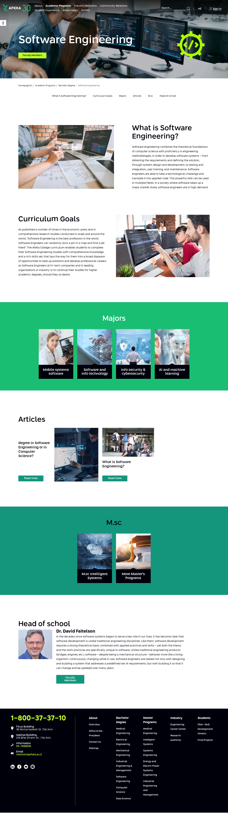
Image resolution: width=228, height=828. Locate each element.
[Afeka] (16, 8)
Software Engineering (75, 40)
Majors (122, 96)
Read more (31, 478)
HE (199, 9)
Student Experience (47, 10)
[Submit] (188, 8)
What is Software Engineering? (69, 96)
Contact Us (95, 742)
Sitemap (93, 748)
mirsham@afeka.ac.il (29, 754)
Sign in (217, 9)
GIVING (85, 10)
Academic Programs (58, 6)
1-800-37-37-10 (38, 718)
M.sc (150, 96)
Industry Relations (85, 6)
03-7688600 (23, 746)
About (38, 6)
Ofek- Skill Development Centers (205, 729)
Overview (94, 724)
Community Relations (113, 6)
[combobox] (174, 8)
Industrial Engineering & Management (124, 766)
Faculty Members (32, 55)
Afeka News (70, 10)
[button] (3, 23)
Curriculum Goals (102, 96)
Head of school (168, 96)
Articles (137, 96)
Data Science (123, 798)
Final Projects (205, 740)
